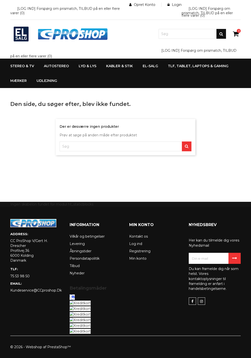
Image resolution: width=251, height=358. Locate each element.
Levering (77, 244)
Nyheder (77, 273)
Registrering (140, 251)
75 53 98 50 (20, 276)
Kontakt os (138, 236)
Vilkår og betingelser (87, 236)
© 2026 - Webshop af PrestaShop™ (40, 347)
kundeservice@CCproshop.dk (36, 290)
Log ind (135, 244)
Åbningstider (80, 251)
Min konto (138, 258)
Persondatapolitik (85, 258)
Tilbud (75, 266)
